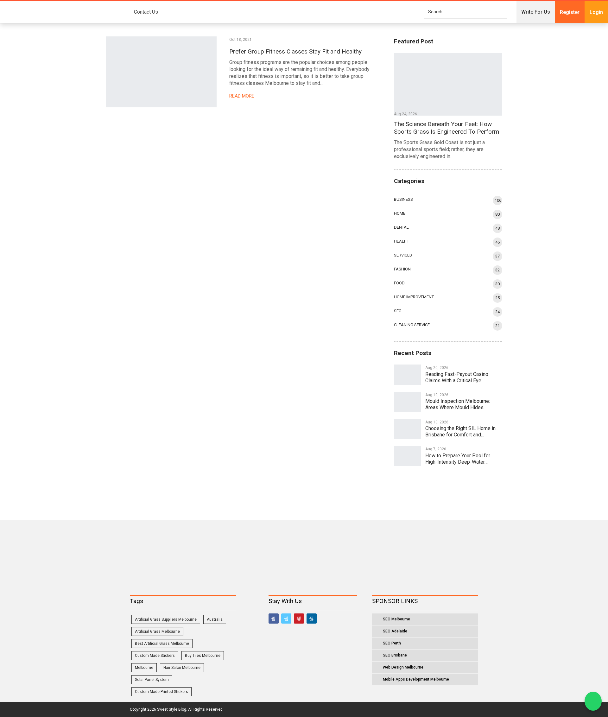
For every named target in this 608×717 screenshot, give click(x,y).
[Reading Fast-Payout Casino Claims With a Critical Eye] (407, 375)
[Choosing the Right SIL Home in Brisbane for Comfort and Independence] (407, 429)
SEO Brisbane (395, 655)
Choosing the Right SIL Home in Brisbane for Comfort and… (460, 431)
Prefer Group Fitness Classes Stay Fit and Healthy (295, 51)
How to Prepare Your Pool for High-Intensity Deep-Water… (457, 459)
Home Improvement (414, 297)
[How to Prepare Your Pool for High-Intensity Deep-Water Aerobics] (407, 456)
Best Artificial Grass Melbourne (162, 643)
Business (403, 199)
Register (570, 12)
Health (401, 241)
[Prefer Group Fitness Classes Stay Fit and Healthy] (161, 71)
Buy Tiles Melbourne (202, 655)
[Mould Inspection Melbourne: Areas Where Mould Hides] (407, 402)
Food (399, 283)
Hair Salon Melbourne (181, 667)
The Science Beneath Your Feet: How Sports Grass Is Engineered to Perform (446, 127)
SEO (398, 310)
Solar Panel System (152, 679)
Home (399, 213)
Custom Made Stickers (155, 655)
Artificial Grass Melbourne (157, 631)
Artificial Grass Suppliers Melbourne (166, 619)
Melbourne (144, 667)
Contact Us (146, 12)
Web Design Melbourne (403, 667)
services (403, 255)
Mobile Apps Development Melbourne (416, 679)
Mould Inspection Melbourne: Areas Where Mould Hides (457, 404)
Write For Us (535, 12)
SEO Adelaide (395, 631)
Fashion (402, 269)
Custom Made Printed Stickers (161, 691)
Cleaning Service (412, 324)
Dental (401, 227)
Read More (242, 96)
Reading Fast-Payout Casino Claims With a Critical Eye (456, 377)
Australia (215, 619)
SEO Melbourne (396, 619)
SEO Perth (392, 643)
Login (596, 12)
